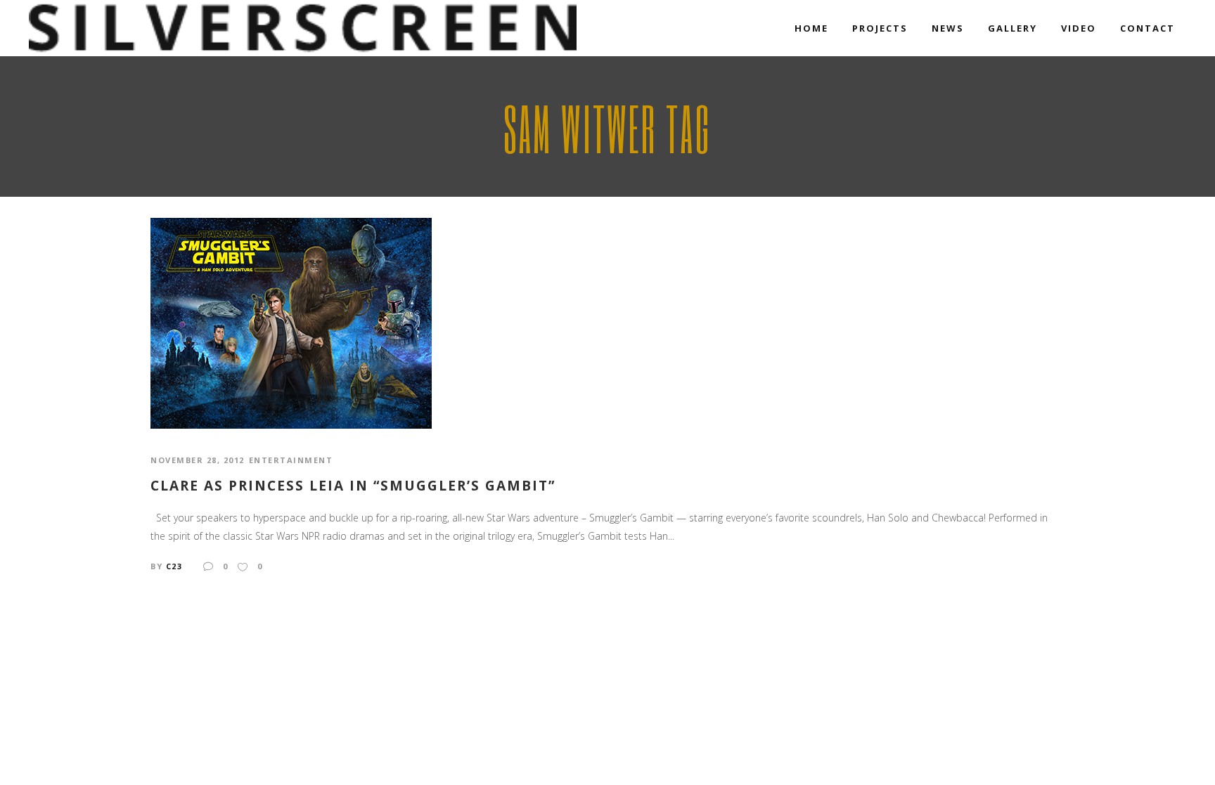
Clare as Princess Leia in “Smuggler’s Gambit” (352, 486)
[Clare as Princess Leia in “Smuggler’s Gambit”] (291, 322)
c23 (174, 566)
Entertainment (291, 460)
